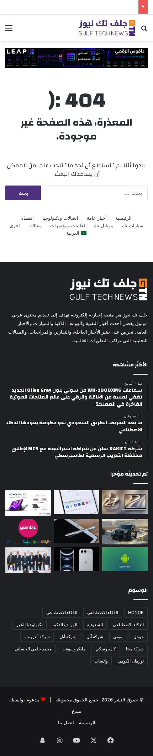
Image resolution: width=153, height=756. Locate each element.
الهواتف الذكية (65, 624)
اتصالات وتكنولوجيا (60, 218)
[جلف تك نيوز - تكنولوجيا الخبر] (106, 28)
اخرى (15, 225)
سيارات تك (132, 225)
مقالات (35, 225)
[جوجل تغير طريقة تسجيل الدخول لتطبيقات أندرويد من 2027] (76, 502)
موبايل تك (104, 225)
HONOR (136, 612)
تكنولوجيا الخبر (29, 624)
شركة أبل (68, 636)
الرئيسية (123, 218)
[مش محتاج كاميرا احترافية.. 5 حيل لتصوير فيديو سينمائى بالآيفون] (76, 559)
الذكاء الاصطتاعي (102, 612)
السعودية (95, 624)
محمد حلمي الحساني (33, 648)
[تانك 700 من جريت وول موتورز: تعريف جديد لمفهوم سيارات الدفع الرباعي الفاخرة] (125, 531)
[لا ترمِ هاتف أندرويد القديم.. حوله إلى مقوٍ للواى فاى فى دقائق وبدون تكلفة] (125, 559)
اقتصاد (27, 218)
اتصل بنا (66, 722)
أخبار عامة (97, 218)
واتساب (101, 661)
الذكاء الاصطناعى (61, 612)
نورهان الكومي (131, 661)
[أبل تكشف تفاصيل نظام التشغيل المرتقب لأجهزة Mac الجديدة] (125, 502)
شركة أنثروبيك (37, 636)
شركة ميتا (135, 648)
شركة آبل (94, 636)
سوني (118, 636)
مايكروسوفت (73, 648)
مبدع (76, 711)
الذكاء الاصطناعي (128, 624)
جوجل (138, 636)
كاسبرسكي (105, 648)
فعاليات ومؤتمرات (67, 225)
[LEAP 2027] (76, 57)
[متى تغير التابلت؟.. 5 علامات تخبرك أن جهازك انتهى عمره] (76, 531)
